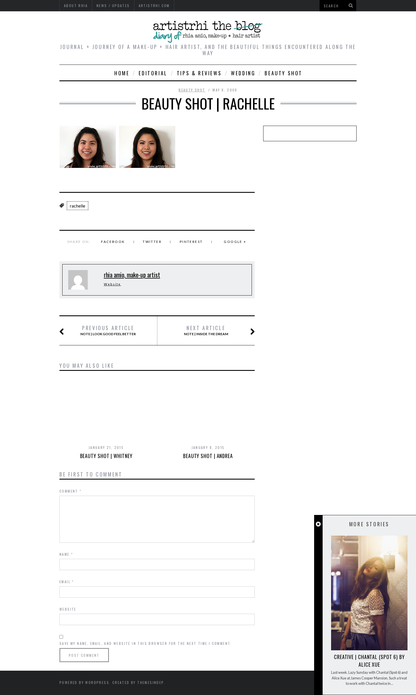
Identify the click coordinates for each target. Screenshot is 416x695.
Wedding (243, 73)
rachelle (77, 205)
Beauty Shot (284, 73)
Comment (70, 491)
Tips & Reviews (199, 73)
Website (112, 284)
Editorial (153, 73)
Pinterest (191, 241)
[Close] (318, 524)
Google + (235, 241)
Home (121, 73)
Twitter (152, 241)
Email (66, 581)
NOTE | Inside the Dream (206, 330)
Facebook (113, 241)
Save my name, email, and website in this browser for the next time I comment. (145, 643)
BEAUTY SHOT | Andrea (208, 455)
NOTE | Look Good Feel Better (108, 330)
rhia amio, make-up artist (132, 274)
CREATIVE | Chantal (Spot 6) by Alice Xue (369, 660)
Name (66, 554)
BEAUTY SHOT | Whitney (106, 455)
